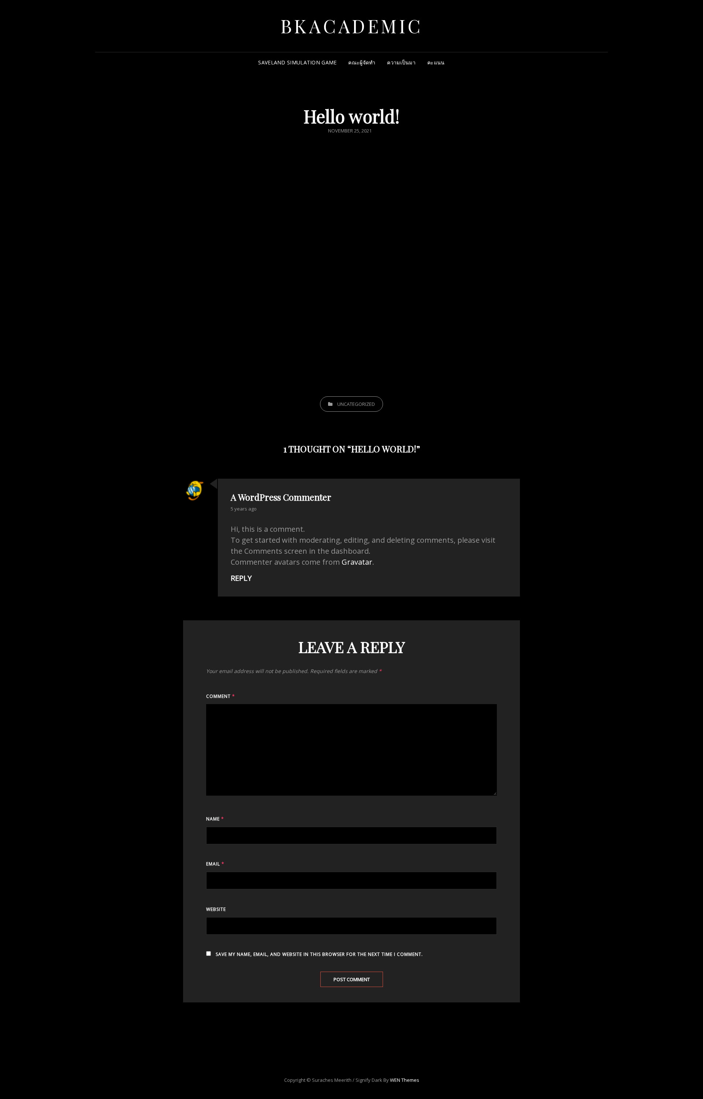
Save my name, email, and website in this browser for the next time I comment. (319, 954)
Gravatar (357, 562)
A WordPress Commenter (281, 497)
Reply (241, 578)
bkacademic (351, 26)
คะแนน (436, 62)
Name (215, 819)
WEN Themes (404, 1080)
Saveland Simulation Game (297, 62)
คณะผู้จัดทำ (361, 62)
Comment (220, 696)
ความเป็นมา (401, 62)
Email (215, 864)
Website (216, 909)
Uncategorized (356, 404)
